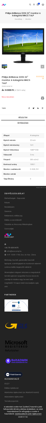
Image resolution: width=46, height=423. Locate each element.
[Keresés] (30, 4)
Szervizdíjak (9, 229)
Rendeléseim (9, 207)
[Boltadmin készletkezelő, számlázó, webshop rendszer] (16, 363)
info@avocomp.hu (14, 251)
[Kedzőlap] (22, 235)
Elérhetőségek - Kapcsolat (14, 198)
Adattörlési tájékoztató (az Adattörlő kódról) (21, 392)
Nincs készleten (8, 97)
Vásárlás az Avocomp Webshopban (18, 224)
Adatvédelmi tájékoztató (13, 397)
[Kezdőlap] (4, 4)
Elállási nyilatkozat (11, 388)
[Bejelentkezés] (34, 4)
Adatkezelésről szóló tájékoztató (28, 414)
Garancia (7, 211)
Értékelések (23, 123)
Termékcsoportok (11, 401)
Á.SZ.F (7, 384)
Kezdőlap (18, 19)
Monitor (28, 19)
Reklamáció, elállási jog (13, 216)
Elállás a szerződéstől (12, 220)
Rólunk (7, 203)
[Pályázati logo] (16, 308)
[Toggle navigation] (43, 5)
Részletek (23, 117)
